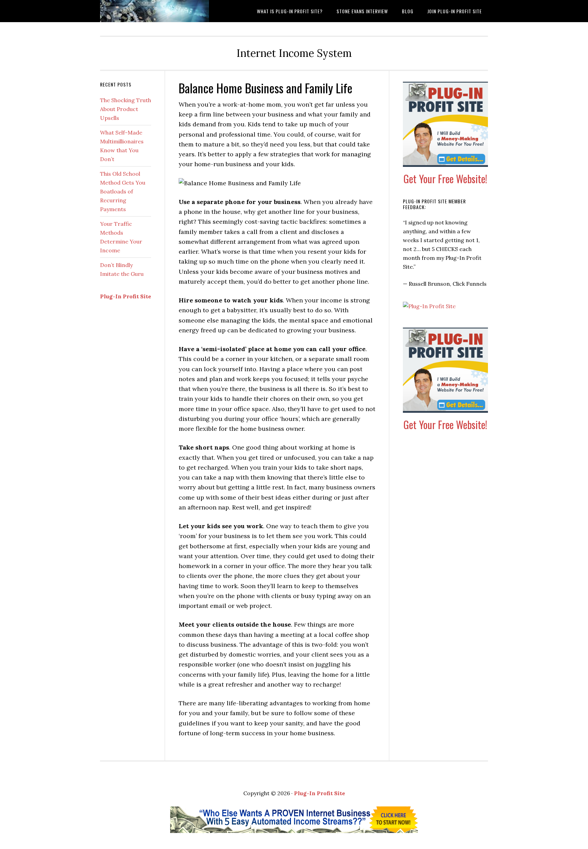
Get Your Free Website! (445, 178)
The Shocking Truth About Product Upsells (125, 109)
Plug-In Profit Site (125, 296)
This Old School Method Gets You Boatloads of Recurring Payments (122, 191)
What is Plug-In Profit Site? (154, 11)
